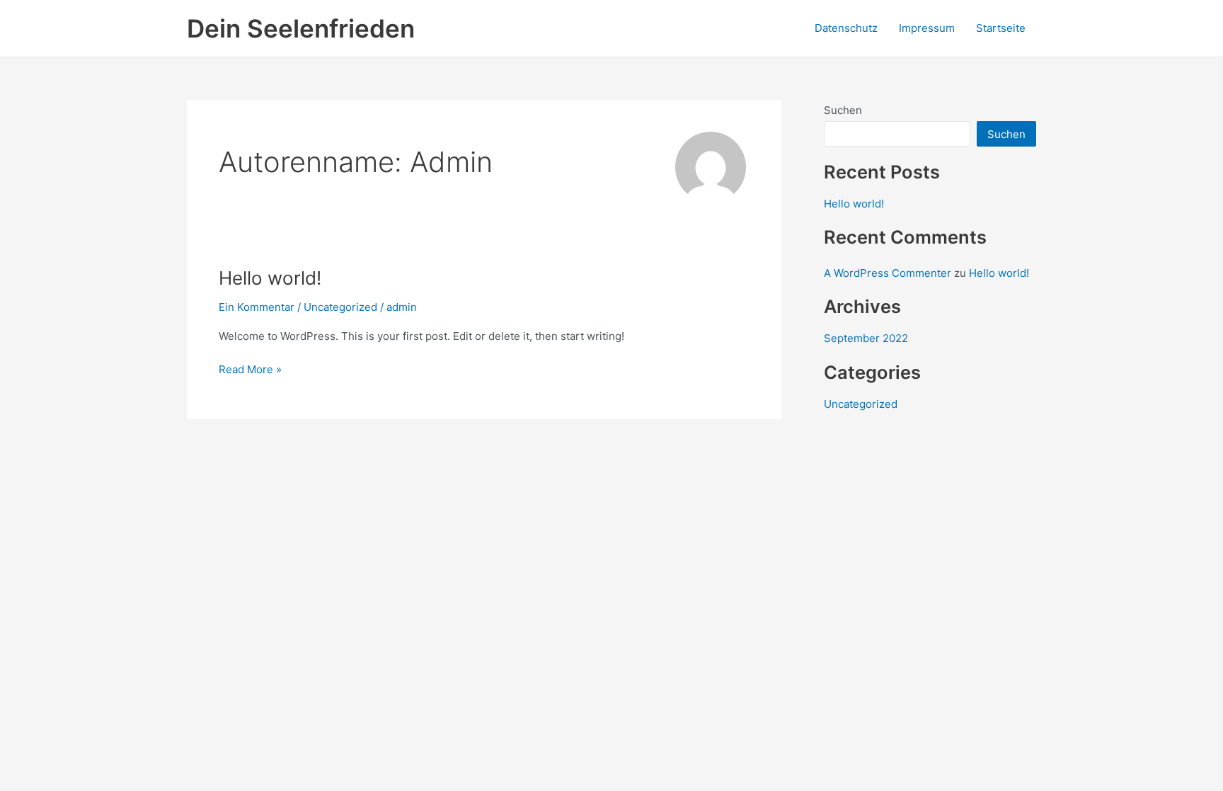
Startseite (1001, 28)
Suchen (843, 110)
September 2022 (866, 338)
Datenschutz (846, 28)
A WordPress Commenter (887, 273)
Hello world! (270, 278)
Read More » (250, 368)
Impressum (927, 28)
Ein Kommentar (256, 307)
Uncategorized (340, 307)
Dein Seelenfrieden (301, 28)
